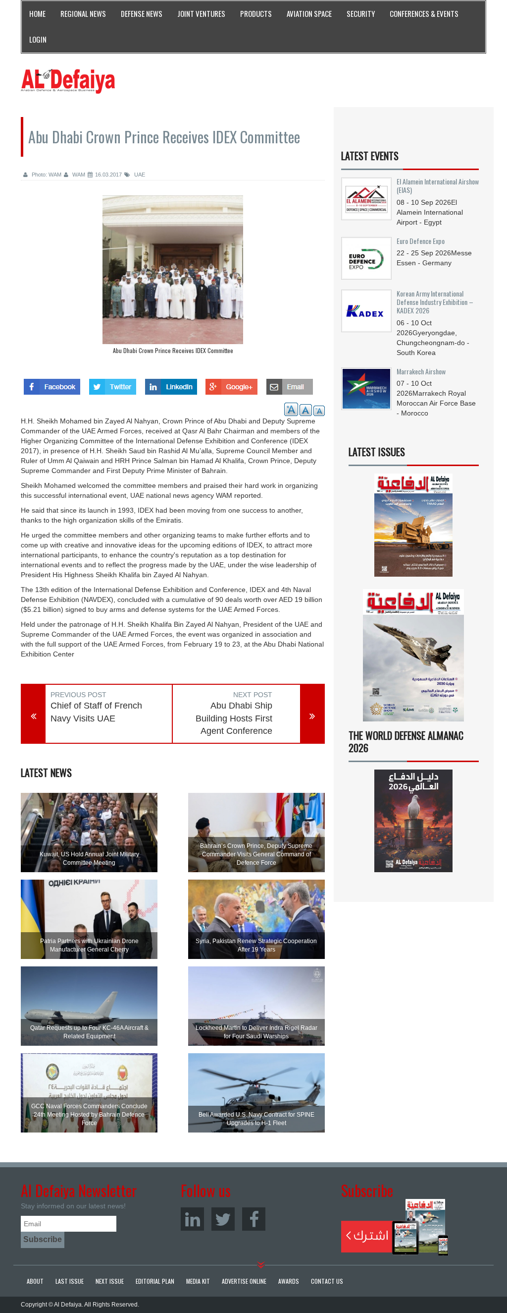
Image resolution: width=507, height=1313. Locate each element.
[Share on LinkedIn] (171, 384)
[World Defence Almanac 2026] (414, 821)
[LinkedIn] (192, 1219)
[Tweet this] (112, 384)
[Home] (68, 81)
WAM (78, 175)
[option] (173, 277)
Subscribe (395, 1227)
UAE (139, 175)
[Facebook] (253, 1219)
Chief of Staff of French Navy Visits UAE (96, 712)
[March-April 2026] (414, 529)
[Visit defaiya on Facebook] (52, 384)
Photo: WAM (45, 175)
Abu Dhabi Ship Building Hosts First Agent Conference (234, 718)
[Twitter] (223, 1219)
